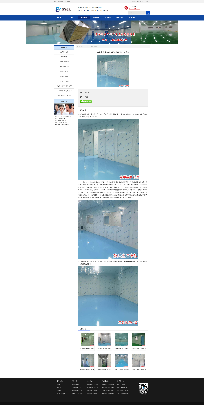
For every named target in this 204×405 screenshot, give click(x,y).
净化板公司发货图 (61, 393)
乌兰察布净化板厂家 (77, 390)
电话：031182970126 (122, 390)
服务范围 (59, 387)
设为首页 (134, 1)
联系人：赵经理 (121, 384)
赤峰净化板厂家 (64, 71)
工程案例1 (105, 381)
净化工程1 (90, 381)
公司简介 (59, 384)
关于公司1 (60, 381)
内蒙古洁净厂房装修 (92, 393)
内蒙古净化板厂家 (76, 387)
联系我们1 (120, 381)
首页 (85, 46)
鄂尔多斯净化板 (64, 81)
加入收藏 (140, 1)
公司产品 (88, 46)
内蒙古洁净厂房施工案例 (108, 393)
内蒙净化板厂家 (76, 384)
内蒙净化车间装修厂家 (64, 95)
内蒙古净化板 (64, 52)
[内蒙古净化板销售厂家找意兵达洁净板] (113, 71)
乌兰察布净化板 (64, 76)
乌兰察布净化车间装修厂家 (64, 86)
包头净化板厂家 (64, 66)
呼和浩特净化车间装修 (92, 387)
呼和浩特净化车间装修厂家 (64, 91)
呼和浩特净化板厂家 (77, 393)
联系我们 (147, 1)
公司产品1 (75, 381)
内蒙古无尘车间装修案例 (108, 387)
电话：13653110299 (122, 387)
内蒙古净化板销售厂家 (111, 114)
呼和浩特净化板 (64, 61)
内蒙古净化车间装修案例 (108, 384)
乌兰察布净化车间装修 (92, 384)
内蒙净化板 (64, 57)
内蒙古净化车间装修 (101, 197)
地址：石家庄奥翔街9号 (123, 393)
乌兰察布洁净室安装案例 (108, 390)
